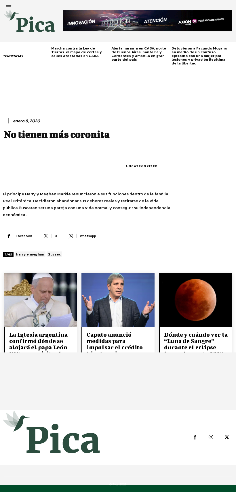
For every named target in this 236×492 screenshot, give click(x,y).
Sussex (54, 254)
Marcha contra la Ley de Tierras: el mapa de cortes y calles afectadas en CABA (76, 51)
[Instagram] (210, 437)
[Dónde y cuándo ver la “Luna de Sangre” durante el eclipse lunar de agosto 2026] (195, 300)
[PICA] (29, 23)
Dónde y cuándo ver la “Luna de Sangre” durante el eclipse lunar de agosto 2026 (196, 344)
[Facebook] (195, 437)
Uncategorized (142, 166)
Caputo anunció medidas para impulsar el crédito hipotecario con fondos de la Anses (115, 347)
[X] (226, 437)
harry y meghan (30, 254)
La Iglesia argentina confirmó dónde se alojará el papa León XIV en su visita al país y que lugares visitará (38, 350)
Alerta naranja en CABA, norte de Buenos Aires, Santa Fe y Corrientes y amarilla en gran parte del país (138, 53)
